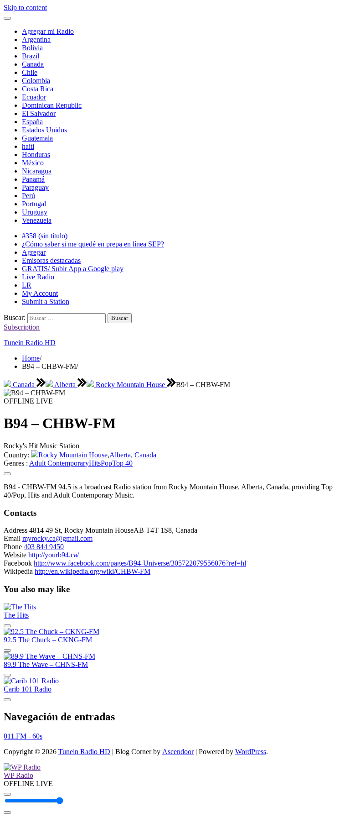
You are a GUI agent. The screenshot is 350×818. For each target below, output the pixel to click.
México (33, 163)
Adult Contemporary (59, 463)
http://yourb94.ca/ (53, 555)
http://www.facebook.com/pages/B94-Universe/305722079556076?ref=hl (140, 563)
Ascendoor (178, 751)
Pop (106, 463)
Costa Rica (37, 89)
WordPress (250, 751)
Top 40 (122, 463)
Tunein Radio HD (30, 342)
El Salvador (39, 113)
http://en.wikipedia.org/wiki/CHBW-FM (92, 571)
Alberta (65, 384)
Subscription (22, 327)
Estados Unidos (44, 130)
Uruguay (34, 212)
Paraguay (35, 187)
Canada (33, 64)
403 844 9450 (44, 547)
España (32, 122)
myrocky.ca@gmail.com (57, 538)
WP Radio (18, 775)
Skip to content (25, 7)
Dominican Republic (52, 105)
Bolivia (32, 48)
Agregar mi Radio (48, 31)
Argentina (36, 39)
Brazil (30, 56)
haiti (28, 146)
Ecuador (34, 97)
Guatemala (37, 138)
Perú (28, 195)
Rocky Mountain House (130, 384)
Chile (29, 72)
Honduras (36, 154)
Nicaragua (36, 171)
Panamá (33, 179)
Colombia (36, 80)
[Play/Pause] (7, 794)
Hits (95, 463)
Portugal (34, 204)
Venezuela (36, 220)
